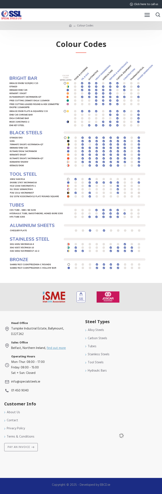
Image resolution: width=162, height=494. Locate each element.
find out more (56, 348)
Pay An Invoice (19, 447)
